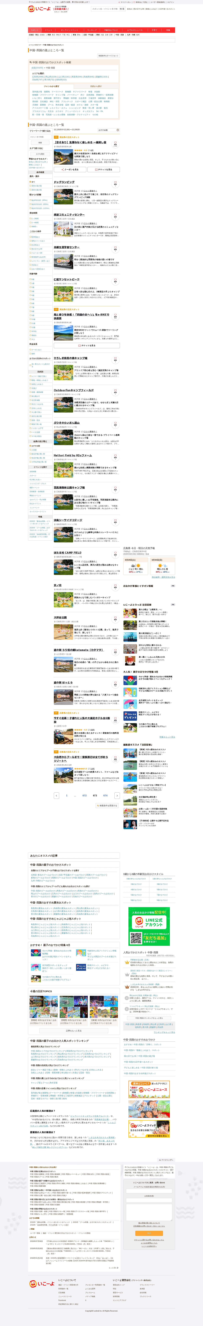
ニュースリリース (65, 1296)
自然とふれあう (37, 1073)
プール (51, 105)
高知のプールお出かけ (82, 896)
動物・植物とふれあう (63, 1070)
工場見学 (92, 98)
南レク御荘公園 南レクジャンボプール (49, 1147)
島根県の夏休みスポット (64, 908)
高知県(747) (37, 80)
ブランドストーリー (147, 1285)
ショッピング (75, 108)
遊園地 (47, 92)
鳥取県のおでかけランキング (79, 1051)
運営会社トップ (119, 1285)
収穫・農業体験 (53, 1073)
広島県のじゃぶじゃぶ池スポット (76, 927)
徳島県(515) (61, 80)
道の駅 (99, 108)
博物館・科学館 (70, 98)
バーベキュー (73, 95)
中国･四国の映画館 (79, 1202)
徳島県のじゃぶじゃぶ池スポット (76, 930)
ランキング (92, 30)
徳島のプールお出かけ (103, 894)
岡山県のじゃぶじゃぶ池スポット (45, 927)
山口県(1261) (64, 77)
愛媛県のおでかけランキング (43, 1060)
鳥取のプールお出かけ (66, 891)
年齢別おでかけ (111, 30)
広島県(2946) (38, 77)
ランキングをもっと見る (164, 1032)
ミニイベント (34, 508)
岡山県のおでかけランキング (70, 1054)
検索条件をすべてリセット (108, 56)
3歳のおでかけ (162, 884)
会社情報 (143, 1293)
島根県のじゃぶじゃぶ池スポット (76, 924)
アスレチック (67, 101)
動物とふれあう (152, 9)
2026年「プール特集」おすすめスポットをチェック (40, 529)
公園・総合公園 (95, 101)
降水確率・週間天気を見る (163, 577)
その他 (95, 114)
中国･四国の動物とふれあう (77, 1183)
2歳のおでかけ (136, 884)
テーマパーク (57, 92)
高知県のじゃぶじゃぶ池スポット (45, 936)
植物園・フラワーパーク (43, 95)
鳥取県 (139, 1024)
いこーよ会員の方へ (149, 1246)
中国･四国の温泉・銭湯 (39, 1211)
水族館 (97, 92)
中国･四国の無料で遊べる (62, 1193)
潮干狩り (57, 98)
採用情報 (116, 1296)
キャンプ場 (60, 95)
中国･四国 (129, 1024)
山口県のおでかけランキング (43, 1057)
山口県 (168, 1024)
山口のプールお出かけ (82, 894)
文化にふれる (96, 1070)
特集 (168, 30)
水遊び (75, 1073)
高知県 (160, 1027)
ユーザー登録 (35, 1233)
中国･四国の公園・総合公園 (40, 1195)
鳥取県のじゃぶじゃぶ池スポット (45, 924)
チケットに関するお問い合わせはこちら (149, 1240)
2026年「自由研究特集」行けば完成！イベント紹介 (40, 535)
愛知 (78, 35)
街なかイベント (35, 504)
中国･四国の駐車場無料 (82, 1193)
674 (105, 795)
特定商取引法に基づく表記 (68, 1304)
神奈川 (58, 35)
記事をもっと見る (74, 1031)
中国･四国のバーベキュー (71, 1174)
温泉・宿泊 (85, 1073)
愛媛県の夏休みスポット (64, 914)
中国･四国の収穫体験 (97, 1183)
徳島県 (138, 1027)
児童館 (35, 105)
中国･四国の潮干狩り (98, 1211)
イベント (48, 30)
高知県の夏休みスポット (87, 914)
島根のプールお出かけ (87, 891)
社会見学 (82, 98)
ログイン (170, 2)
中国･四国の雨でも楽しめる (40, 1202)
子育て (154, 30)
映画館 (107, 101)
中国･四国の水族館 (53, 1205)
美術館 (35, 101)
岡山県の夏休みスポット (87, 908)
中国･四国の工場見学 (38, 1183)
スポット (35, 30)
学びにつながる (81, 1070)
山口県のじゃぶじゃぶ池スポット (45, 930)
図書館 (43, 105)
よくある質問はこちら (149, 1243)
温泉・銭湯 (70, 105)
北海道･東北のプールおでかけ (44, 875)
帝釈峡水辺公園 (101, 1119)
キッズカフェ (88, 111)
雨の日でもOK (139, 9)
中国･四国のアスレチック (101, 1193)
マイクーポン (126, 2)
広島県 (161, 1024)
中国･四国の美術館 (37, 1205)
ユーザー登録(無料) (157, 2)
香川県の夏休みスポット (41, 914)
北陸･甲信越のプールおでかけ (72, 875)
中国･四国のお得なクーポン (40, 1193)
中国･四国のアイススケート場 (78, 1211)
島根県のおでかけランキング (43, 1054)
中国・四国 (120, 35)
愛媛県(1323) (102, 77)
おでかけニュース (135, 30)
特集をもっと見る (167, 737)
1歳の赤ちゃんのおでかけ (162, 879)
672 (85, 795)
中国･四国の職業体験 (38, 1186)
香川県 (145, 1027)
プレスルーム (90, 1293)
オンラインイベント (69, 30)
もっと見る (113, 1268)
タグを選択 (40, 154)
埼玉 (68, 35)
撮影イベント (34, 488)
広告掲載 (61, 1293)
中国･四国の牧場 (102, 1174)
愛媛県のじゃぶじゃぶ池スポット (76, 933)
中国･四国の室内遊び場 (61, 1202)
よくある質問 (90, 1289)
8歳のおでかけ (136, 900)
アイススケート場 (40, 108)
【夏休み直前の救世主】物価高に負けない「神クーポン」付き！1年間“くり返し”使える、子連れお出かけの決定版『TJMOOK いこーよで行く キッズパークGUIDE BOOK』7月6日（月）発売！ (80, 1251)
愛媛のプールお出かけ (61, 896)
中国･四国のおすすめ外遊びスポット (140, 1073)
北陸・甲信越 (88, 35)
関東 (49, 35)
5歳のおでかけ (162, 889)
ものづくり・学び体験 (38, 500)
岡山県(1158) (51, 77)
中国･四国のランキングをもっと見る (149, 1018)
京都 (106, 35)
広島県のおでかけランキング (97, 1054)
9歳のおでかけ (162, 900)
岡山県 (153, 1024)
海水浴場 (59, 105)
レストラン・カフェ (58, 108)
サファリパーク (79, 92)
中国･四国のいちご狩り (39, 1214)
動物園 (68, 92)
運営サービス (118, 1293)
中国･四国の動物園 (53, 1174)
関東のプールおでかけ (96, 875)
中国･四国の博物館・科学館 (97, 1202)
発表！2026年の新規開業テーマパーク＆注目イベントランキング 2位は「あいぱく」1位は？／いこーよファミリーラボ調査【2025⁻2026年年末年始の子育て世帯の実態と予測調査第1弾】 (80, 1260)
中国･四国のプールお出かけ (43, 891)
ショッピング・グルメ (38, 484)
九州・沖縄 (131, 35)
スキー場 (94, 105)
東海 (74, 35)
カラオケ (59, 111)
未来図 (142, 1289)
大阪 (102, 35)
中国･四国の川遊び (59, 1195)
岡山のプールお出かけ (40, 894)
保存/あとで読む (142, 2)
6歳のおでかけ (136, 895)
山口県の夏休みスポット (64, 911)
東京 (53, 35)
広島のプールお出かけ (61, 894)
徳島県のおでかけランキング (70, 1057)
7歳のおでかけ (162, 895)
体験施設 (102, 98)
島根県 (146, 1024)
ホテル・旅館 (82, 105)
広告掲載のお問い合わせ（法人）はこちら (149, 1226)
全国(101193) (37, 68)
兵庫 (111, 35)
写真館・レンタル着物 (55, 114)
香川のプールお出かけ (40, 896)
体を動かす (66, 1073)
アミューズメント (73, 111)
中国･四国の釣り (88, 1174)
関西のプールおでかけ (61, 878)
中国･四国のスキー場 (57, 1211)
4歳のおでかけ (136, 889)
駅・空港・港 (38, 114)
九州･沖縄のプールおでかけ (43, 881)
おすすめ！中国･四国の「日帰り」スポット (143, 1044)
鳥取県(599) (77, 77)
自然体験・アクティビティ (78, 114)
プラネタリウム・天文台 (43, 111)
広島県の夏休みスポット (41, 911)
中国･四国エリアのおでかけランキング (48, 1051)
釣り (83, 95)
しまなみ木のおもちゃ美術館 (102, 1137)
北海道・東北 (34, 35)
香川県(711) (49, 80)
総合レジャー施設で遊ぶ (41, 1070)
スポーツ (33, 476)
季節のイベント (35, 496)
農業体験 (48, 98)
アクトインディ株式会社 (141, 1280)
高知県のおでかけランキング (70, 1060)
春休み (129, 9)
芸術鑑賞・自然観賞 (37, 492)
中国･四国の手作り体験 (56, 1183)
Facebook (62, 1300)
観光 (106, 108)
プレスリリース (145, 1296)
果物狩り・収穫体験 (105, 95)
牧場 (90, 92)
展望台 (111, 98)
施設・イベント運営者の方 (68, 1285)
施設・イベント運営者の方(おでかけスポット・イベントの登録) (66, 1233)
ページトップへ (167, 1160)
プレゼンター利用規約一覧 (95, 1285)
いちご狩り (37, 98)
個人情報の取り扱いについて (149, 1223)
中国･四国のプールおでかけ (85, 878)
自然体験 (33, 472)
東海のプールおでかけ (40, 878)
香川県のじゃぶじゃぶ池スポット (45, 933)
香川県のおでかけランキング (97, 1057)
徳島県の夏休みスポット (87, 911)
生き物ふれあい (35, 480)
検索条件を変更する (108, 805)
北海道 (42, 35)
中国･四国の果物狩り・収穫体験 (61, 1214)
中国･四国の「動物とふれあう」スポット (142, 1050)
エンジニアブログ (119, 1300)
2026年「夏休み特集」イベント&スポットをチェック (40, 522)
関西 (98, 35)
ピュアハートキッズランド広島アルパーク (89, 1116)
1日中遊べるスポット (167, 9)
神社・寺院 (54, 101)
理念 (114, 1289)
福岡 (137, 35)
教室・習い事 (88, 108)
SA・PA (99, 111)
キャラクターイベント (38, 512)
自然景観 (90, 95)
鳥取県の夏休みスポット (41, 908)
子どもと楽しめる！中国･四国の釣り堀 (141, 1068)
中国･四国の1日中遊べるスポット (138, 1062)
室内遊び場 (37, 92)
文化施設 (44, 101)
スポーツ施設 (80, 101)
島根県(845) (89, 77)
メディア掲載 (90, 1296)
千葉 (63, 35)
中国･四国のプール (37, 1177)
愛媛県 (153, 1027)
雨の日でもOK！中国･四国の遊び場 (139, 1056)
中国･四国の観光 (52, 1177)
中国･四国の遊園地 (37, 1174)
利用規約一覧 (63, 1289)
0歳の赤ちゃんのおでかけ (136, 879)
